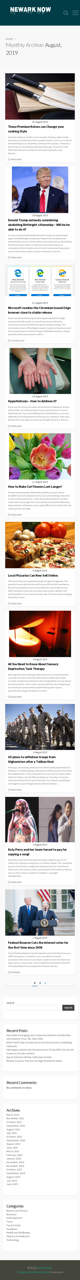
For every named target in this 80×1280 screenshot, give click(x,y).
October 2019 (14, 1169)
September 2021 (16, 1125)
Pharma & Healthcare (18, 1236)
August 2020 (13, 1144)
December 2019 (15, 1162)
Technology (17, 340)
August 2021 (13, 1129)
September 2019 (16, 1173)
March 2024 (13, 1114)
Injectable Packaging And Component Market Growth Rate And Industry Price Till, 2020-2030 (39, 1037)
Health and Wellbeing (18, 1232)
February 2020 (14, 1155)
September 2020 (16, 1140)
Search (10, 1002)
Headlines (16, 159)
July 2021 (12, 1133)
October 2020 (14, 1136)
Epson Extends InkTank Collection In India (29, 1057)
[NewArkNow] (31, 11)
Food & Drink (14, 1225)
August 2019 (13, 1177)
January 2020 (14, 1158)
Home (9, 38)
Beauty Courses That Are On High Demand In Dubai (34, 1060)
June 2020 (12, 1147)
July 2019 (12, 1180)
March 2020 (13, 1151)
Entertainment (14, 1218)
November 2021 (15, 1118)
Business (15, 972)
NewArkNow (44, 1267)
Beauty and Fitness (17, 1210)
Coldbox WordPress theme (33, 1272)
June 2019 (12, 1184)
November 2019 (15, 1166)
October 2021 (14, 1122)
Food (9, 1221)
